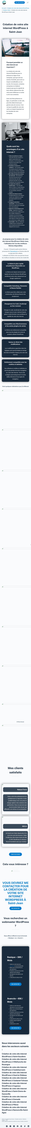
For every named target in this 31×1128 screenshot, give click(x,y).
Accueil (4, 8)
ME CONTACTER (15, 908)
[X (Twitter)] (14, 1126)
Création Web (6, 10)
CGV (7, 1120)
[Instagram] (10, 1126)
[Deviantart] (25, 1126)
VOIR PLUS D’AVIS (15, 854)
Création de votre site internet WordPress (18, 8)
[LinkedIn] (28, 1126)
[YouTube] (6, 1126)
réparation (12, 966)
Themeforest (14, 251)
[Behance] (21, 1126)
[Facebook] (17, 1126)
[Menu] (27, 2)
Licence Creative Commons (22, 1121)
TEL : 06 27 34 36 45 (20, 2)
